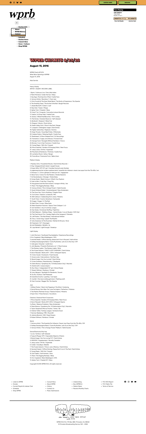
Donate (127, 2)
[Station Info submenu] (28, 27)
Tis (122, 18)
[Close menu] (16, 23)
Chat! (132, 21)
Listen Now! (108, 2)
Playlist (119, 21)
